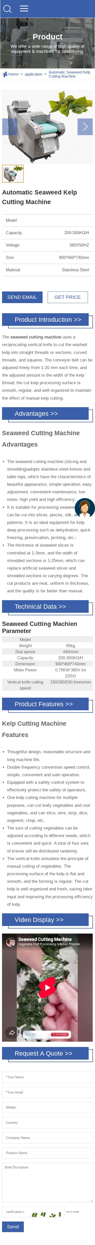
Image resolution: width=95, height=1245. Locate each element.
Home (13, 74)
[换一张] (44, 1212)
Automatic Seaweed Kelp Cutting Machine (69, 74)
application (33, 74)
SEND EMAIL (22, 297)
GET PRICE (67, 297)
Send (13, 1226)
